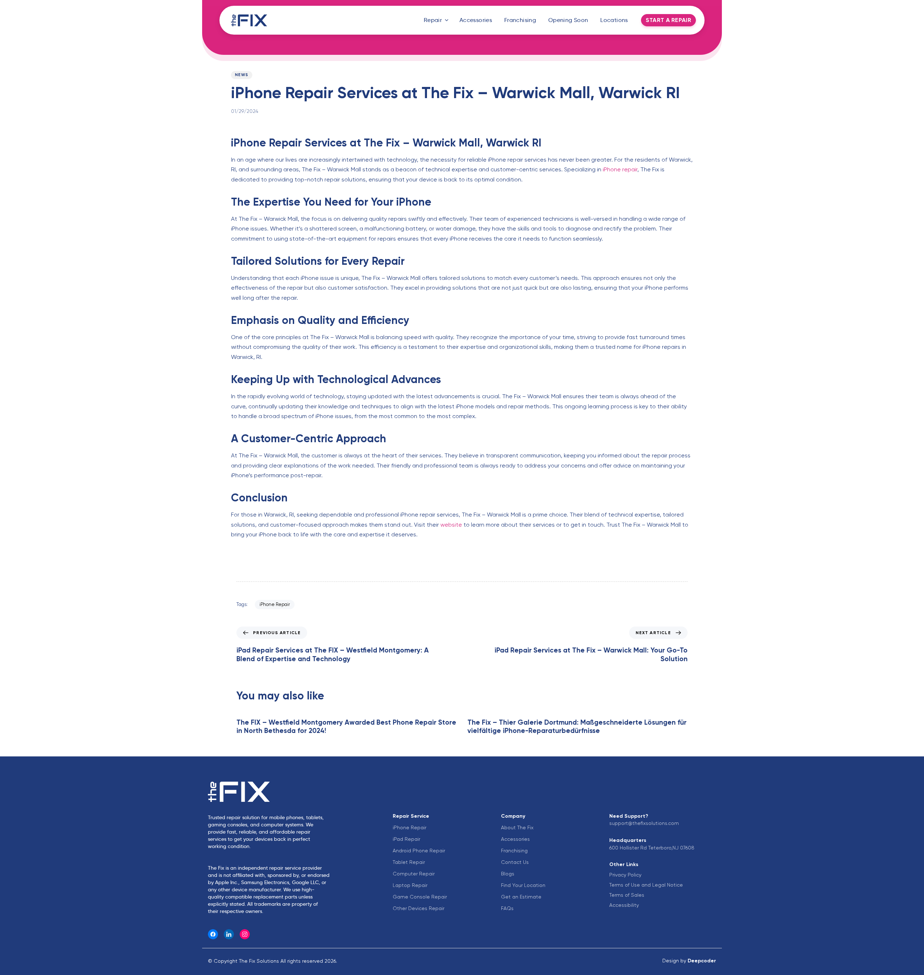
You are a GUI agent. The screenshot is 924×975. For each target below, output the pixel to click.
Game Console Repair (420, 897)
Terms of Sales (626, 895)
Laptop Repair (410, 885)
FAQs (507, 908)
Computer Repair (414, 874)
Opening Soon (568, 20)
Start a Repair (668, 20)
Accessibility (624, 905)
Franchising (520, 20)
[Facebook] (213, 934)
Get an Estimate (521, 897)
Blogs (507, 874)
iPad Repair (406, 839)
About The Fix (517, 827)
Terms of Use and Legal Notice (646, 885)
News (241, 75)
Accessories (475, 20)
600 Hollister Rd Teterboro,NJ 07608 (651, 848)
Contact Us (515, 862)
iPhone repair (619, 169)
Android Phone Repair (419, 850)
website (450, 524)
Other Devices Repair (418, 908)
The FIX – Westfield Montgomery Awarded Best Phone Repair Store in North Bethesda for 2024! (346, 726)
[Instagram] (245, 934)
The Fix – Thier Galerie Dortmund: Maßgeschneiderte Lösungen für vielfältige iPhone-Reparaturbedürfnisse (577, 726)
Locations (614, 20)
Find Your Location (523, 885)
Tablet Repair (409, 862)
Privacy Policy (625, 875)
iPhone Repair (275, 604)
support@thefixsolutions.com (644, 823)
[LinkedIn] (229, 934)
